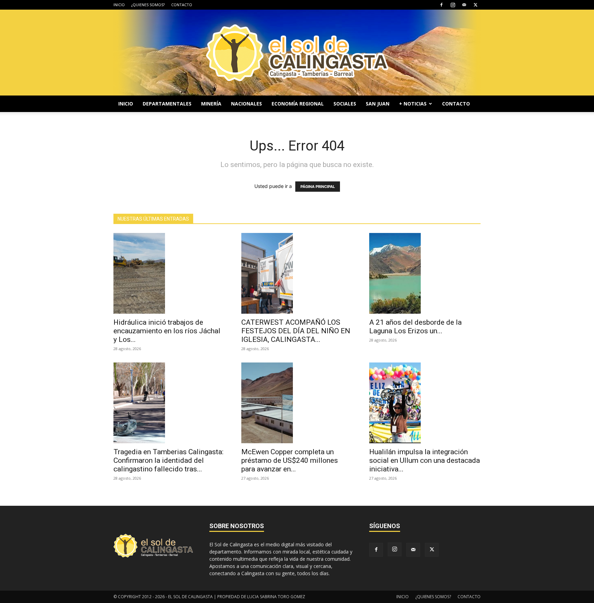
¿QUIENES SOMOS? (148, 4)
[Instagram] (453, 5)
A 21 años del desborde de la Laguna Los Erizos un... (415, 326)
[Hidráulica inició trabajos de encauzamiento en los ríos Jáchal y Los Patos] (169, 273)
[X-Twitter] (475, 5)
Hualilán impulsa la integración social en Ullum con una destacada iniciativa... (424, 460)
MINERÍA (211, 103)
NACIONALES (246, 103)
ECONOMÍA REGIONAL (298, 103)
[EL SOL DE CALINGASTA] (297, 53)
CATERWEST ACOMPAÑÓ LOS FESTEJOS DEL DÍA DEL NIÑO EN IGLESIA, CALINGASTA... (295, 331)
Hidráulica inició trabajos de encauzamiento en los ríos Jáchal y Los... (166, 331)
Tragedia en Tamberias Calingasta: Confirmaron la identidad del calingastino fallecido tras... (168, 460)
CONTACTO (181, 4)
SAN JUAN (377, 103)
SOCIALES (344, 103)
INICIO (119, 4)
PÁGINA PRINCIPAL (317, 186)
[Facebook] (441, 5)
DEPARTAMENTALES (167, 103)
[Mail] (464, 5)
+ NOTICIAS (413, 103)
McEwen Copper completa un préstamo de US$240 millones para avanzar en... (289, 460)
